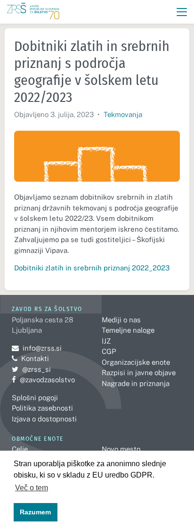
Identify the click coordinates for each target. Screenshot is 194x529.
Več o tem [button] (31, 488)
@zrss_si (31, 369)
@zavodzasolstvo (43, 380)
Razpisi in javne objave (139, 373)
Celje (20, 449)
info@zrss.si (37, 348)
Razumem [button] (35, 512)
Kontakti (35, 358)
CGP (109, 351)
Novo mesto (121, 449)
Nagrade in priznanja (136, 383)
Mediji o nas (121, 320)
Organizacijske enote (136, 362)
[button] (182, 12)
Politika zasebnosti (42, 408)
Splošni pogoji (35, 398)
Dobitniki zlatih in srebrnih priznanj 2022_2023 (92, 268)
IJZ (106, 341)
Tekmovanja (123, 114)
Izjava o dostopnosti (44, 419)
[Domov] (33, 12)
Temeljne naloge (128, 330)
